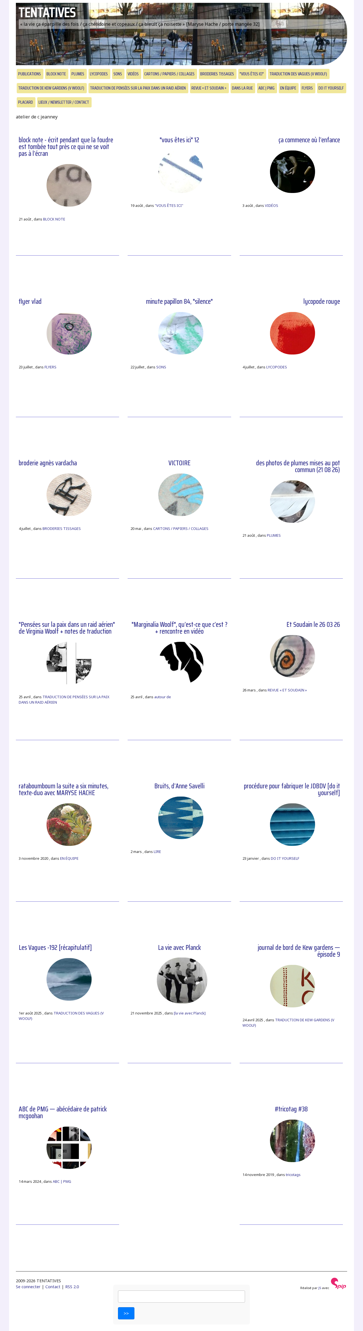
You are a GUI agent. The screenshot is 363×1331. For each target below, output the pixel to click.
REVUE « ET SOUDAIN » (208, 88)
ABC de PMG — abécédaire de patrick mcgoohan (63, 1112)
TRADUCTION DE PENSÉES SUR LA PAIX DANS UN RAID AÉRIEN (138, 88)
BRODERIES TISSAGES (217, 73)
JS (319, 1288)
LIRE (157, 851)
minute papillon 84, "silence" (179, 301)
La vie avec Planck (179, 947)
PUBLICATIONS (29, 73)
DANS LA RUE (242, 88)
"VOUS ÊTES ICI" (252, 73)
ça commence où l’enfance (309, 140)
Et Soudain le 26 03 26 (313, 624)
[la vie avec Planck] (190, 1013)
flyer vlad (30, 301)
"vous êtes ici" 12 (179, 140)
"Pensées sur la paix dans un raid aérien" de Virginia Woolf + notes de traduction (67, 628)
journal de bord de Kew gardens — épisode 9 (299, 951)
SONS (117, 73)
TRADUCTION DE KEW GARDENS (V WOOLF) (51, 88)
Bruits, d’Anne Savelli (179, 786)
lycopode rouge (321, 301)
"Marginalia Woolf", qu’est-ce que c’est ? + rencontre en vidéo (179, 628)
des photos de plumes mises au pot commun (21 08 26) (298, 466)
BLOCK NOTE (56, 73)
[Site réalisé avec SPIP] (338, 1288)
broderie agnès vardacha (48, 463)
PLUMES (77, 73)
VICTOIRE (179, 463)
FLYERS (307, 88)
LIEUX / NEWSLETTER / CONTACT (64, 102)
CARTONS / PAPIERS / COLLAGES (169, 73)
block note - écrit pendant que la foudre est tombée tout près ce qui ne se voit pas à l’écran (66, 147)
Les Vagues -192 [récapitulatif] (55, 947)
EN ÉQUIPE (288, 88)
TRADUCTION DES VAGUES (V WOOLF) (298, 73)
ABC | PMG (266, 88)
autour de (162, 696)
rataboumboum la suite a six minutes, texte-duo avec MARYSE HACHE (63, 789)
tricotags (293, 1174)
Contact (52, 1286)
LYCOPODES (99, 73)
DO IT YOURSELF (331, 88)
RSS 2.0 (72, 1286)
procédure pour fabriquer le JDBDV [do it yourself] (292, 789)
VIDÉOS (133, 73)
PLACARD (25, 102)
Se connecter (28, 1286)
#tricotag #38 (291, 1109)
